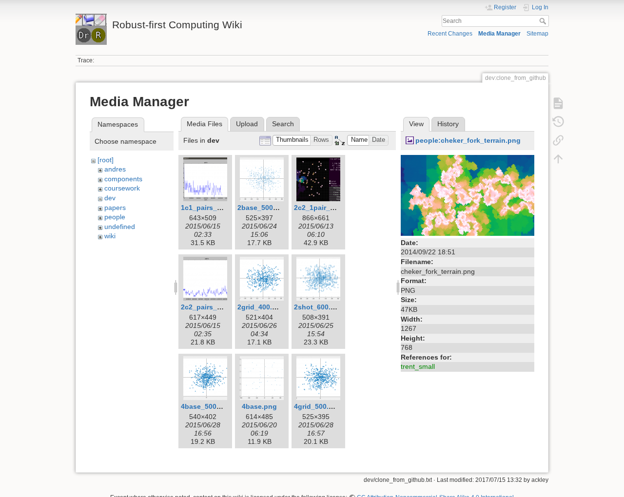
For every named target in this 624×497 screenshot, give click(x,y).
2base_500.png (262, 207)
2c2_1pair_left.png (325, 207)
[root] (106, 160)
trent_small (418, 366)
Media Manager (499, 33)
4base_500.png (206, 406)
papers (115, 207)
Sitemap (537, 33)
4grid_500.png (318, 406)
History (448, 124)
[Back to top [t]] (558, 159)
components (123, 179)
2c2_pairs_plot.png (213, 307)
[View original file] (467, 194)
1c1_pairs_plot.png (213, 207)
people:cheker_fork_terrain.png (468, 140)
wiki (110, 236)
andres (115, 169)
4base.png (259, 406)
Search (543, 21)
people (114, 217)
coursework (122, 188)
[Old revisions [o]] (558, 122)
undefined (119, 226)
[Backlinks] (558, 140)
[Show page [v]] (558, 103)
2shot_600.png (319, 307)
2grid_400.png (261, 307)
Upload (247, 124)
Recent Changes (450, 33)
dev (110, 198)
